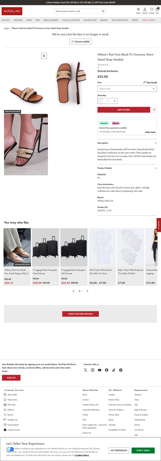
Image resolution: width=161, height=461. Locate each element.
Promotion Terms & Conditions (120, 404)
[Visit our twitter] (86, 370)
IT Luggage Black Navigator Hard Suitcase (45, 272)
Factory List (87, 433)
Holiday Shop (139, 420)
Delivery (11, 410)
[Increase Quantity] (114, 101)
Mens (136, 399)
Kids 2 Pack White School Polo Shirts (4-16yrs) (101, 272)
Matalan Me (12, 420)
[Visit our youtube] (100, 370)
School (137, 425)
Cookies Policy (82, 455)
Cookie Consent (14, 430)
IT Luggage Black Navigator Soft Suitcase (73, 272)
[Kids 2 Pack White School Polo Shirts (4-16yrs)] (102, 247)
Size (99, 82)
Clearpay (112, 425)
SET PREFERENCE (119, 450)
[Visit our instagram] (93, 370)
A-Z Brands (138, 430)
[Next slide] (88, 291)
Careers (86, 399)
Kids (136, 404)
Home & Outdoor (141, 415)
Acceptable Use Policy (117, 430)
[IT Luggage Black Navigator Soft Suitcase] (74, 247)
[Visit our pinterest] (121, 370)
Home (6, 28)
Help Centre (12, 399)
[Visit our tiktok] (114, 370)
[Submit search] (103, 11)
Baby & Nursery (140, 410)
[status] (107, 101)
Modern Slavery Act (90, 404)
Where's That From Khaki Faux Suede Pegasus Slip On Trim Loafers (17, 272)
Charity (85, 415)
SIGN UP (11, 377)
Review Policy (114, 399)
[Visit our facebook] (107, 370)
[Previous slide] (73, 291)
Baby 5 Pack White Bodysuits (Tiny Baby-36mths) (130, 272)
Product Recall (13, 425)
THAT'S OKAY (143, 450)
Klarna (111, 420)
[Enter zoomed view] (44, 56)
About (85, 394)
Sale (136, 435)
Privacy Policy (114, 415)
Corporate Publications (91, 410)
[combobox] (127, 89)
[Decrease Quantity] (100, 101)
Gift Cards (11, 404)
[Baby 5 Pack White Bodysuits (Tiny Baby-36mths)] (130, 247)
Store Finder (12, 394)
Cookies (112, 394)
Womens (137, 394)
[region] (80, 449)
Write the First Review (107, 71)
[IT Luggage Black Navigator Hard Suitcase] (45, 247)
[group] (9, 281)
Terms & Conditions (116, 410)
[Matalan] (12, 11)
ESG (84, 420)
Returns (10, 415)
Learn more (150, 132)
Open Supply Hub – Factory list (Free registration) (95, 426)
